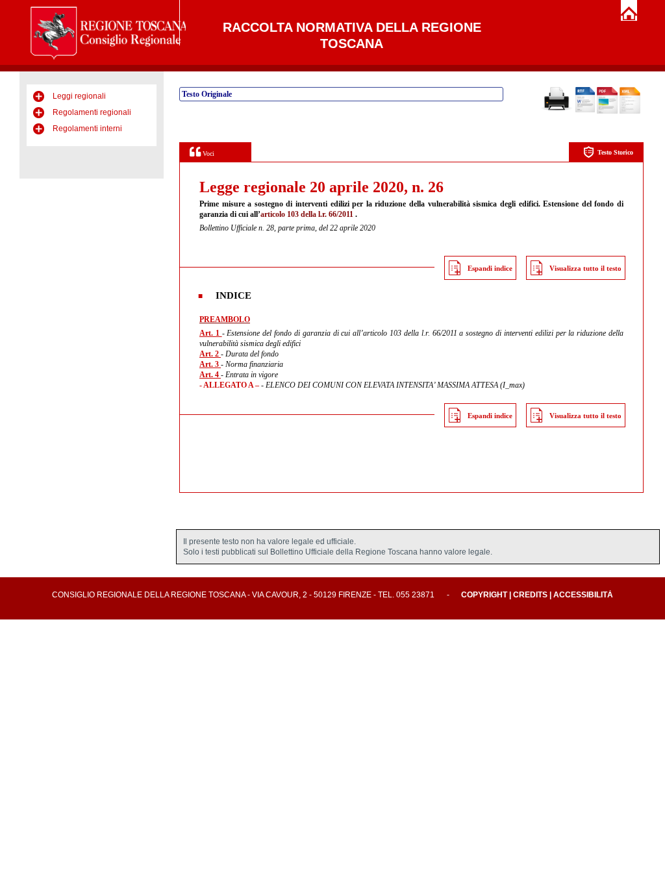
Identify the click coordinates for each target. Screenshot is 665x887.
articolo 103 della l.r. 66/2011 (306, 214)
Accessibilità (583, 594)
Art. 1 (210, 333)
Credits (530, 594)
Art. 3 (210, 364)
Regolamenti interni (87, 128)
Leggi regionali (79, 96)
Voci (207, 153)
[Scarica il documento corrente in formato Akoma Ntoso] (630, 111)
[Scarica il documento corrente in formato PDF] (607, 111)
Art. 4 (210, 374)
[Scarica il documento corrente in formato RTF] (585, 109)
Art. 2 (210, 353)
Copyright (484, 594)
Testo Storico (615, 152)
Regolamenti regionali (92, 112)
